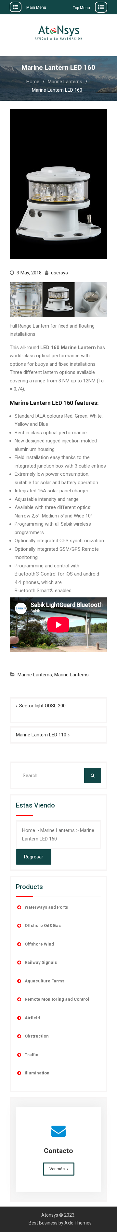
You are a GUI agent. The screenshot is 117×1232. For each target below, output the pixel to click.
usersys (59, 273)
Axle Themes (78, 1222)
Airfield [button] (32, 1017)
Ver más (57, 1168)
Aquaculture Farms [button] (44, 980)
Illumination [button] (37, 1072)
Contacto (58, 1151)
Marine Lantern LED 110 (41, 735)
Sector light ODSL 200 (42, 706)
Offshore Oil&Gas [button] (43, 925)
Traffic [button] (31, 1054)
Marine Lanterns (35, 675)
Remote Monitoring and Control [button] (57, 999)
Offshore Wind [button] (39, 944)
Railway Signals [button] (41, 962)
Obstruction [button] (37, 1036)
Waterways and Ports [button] (46, 907)
